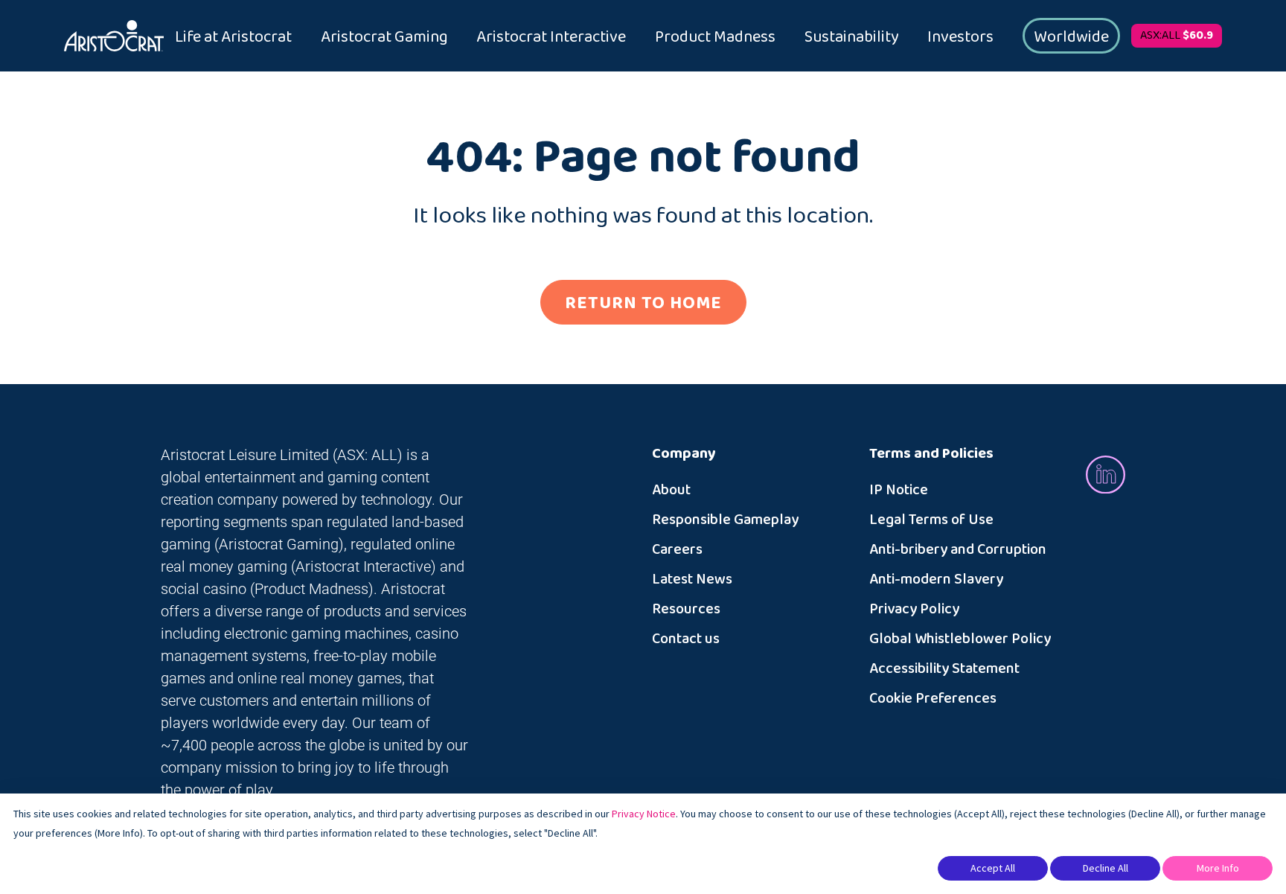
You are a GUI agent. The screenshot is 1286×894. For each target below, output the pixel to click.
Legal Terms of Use (931, 519)
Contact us (686, 639)
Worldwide (1071, 37)
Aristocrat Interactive (551, 37)
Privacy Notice (644, 813)
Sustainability (851, 37)
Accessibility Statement (944, 668)
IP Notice (898, 490)
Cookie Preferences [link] (933, 698)
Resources (686, 609)
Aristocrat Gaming (384, 37)
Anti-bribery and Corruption (957, 549)
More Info (1218, 868)
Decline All (1105, 868)
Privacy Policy (914, 609)
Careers (677, 549)
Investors (960, 37)
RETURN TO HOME (643, 303)
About (671, 490)
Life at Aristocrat (233, 37)
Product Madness (715, 37)
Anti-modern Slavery (936, 579)
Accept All (992, 868)
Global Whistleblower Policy (960, 639)
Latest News (692, 579)
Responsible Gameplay (725, 519)
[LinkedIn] (1105, 474)
